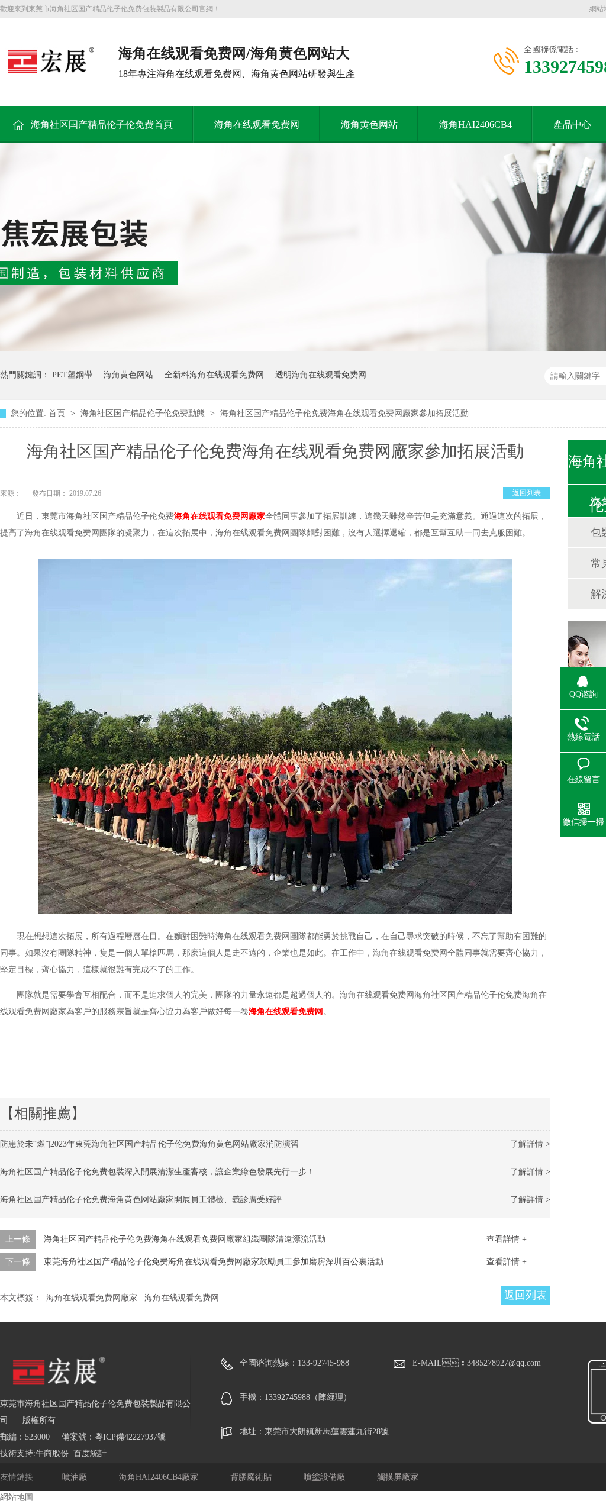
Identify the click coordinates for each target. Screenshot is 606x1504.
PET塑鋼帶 (72, 374)
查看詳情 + (506, 1239)
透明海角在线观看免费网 (320, 374)
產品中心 (572, 125)
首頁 (58, 413)
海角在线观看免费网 (256, 125)
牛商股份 (52, 1453)
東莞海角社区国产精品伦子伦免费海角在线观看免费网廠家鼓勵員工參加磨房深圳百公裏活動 (213, 1261)
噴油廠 (75, 1477)
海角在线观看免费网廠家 (219, 516)
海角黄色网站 (369, 125)
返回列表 (526, 493)
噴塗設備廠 (325, 1477)
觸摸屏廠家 (397, 1477)
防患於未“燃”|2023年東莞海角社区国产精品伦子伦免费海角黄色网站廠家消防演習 (149, 1144)
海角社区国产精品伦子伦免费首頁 (102, 125)
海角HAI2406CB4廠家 (160, 1477)
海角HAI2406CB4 (475, 125)
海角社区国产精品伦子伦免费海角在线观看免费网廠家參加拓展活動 (344, 413)
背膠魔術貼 (252, 1477)
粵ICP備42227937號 (130, 1436)
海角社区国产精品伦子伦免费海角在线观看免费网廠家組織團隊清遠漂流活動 (184, 1239)
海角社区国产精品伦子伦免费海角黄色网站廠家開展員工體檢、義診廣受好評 (141, 1199)
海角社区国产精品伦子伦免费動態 (143, 413)
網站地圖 (16, 1497)
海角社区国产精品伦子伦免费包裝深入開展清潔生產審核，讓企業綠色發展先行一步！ (157, 1171)
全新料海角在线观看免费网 (214, 374)
